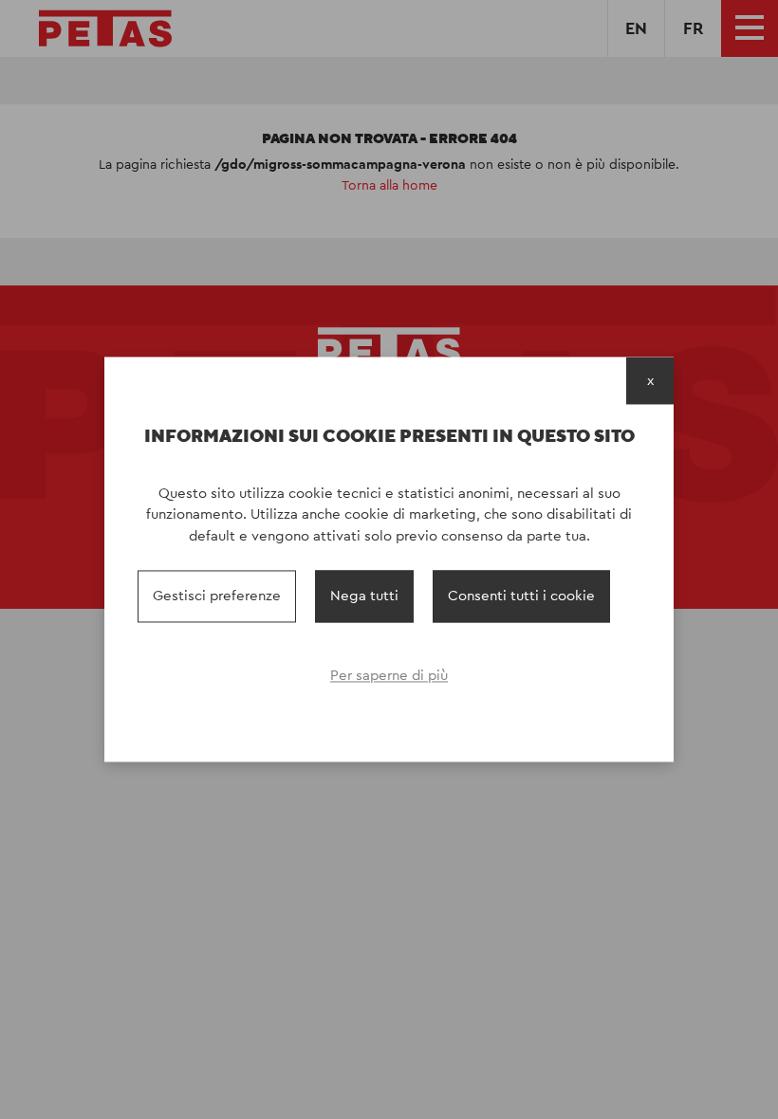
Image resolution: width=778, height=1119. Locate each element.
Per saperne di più (389, 675)
